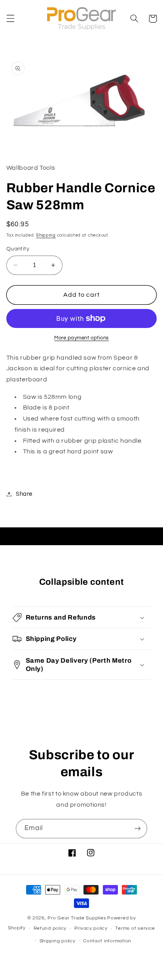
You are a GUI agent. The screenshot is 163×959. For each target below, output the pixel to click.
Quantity (17, 249)
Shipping (46, 235)
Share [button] (24, 494)
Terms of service (135, 928)
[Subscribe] (138, 828)
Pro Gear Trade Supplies (76, 918)
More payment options (81, 338)
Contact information (107, 941)
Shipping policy (58, 941)
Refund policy (50, 928)
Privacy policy (91, 928)
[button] (10, 18)
